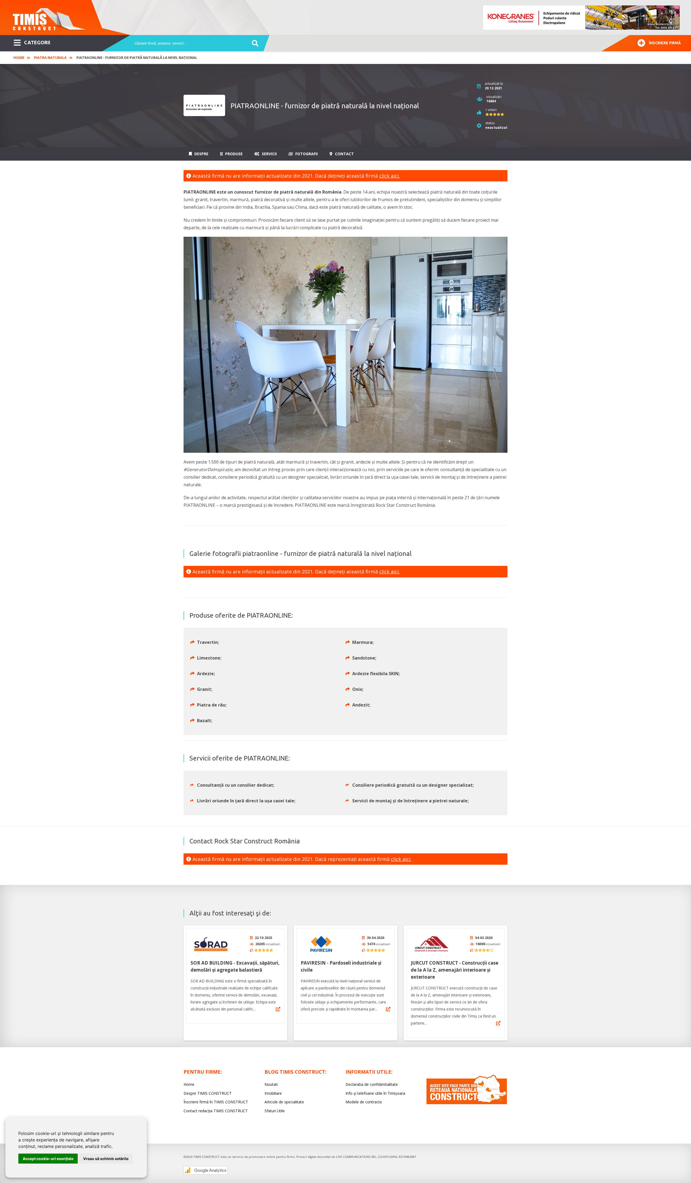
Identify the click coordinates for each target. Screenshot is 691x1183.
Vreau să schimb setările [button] (105, 1158)
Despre (200, 153)
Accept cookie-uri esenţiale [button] (48, 1158)
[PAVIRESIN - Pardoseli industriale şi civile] (321, 944)
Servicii (269, 153)
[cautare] (253, 43)
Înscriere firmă (665, 43)
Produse (233, 153)
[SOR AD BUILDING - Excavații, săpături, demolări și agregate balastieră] (211, 944)
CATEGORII (37, 42)
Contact (344, 153)
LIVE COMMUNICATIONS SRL (356, 1157)
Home (18, 57)
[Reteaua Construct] (466, 1102)
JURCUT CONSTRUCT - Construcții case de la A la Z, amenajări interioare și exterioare (454, 970)
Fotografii (306, 153)
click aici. (389, 176)
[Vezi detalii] (278, 1009)
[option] (581, 17)
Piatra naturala (50, 57)
